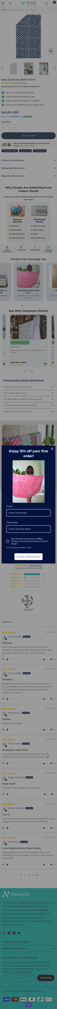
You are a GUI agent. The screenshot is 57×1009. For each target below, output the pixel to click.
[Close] (52, 449)
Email (9, 506)
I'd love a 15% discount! (28, 556)
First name (12, 522)
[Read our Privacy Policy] (49, 547)
